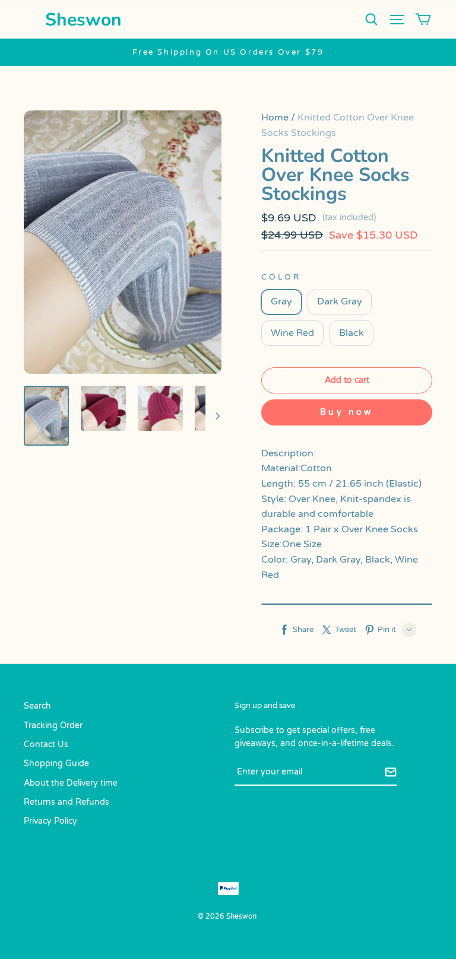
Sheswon (83, 20)
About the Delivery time (71, 783)
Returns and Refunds (66, 802)
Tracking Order (53, 725)
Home (275, 117)
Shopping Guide (56, 763)
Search (37, 706)
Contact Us (46, 744)
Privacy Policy (50, 821)
